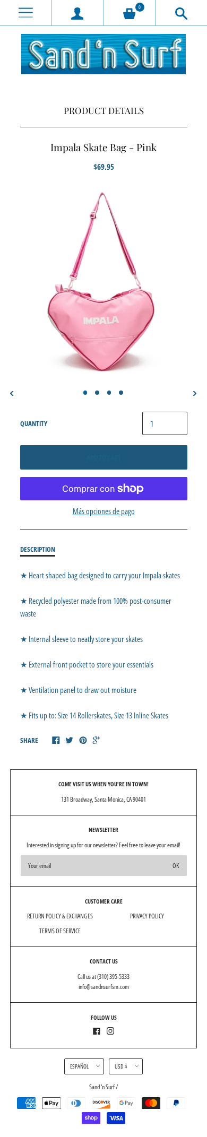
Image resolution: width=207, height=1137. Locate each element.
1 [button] (85, 392)
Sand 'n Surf (102, 1086)
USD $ (121, 1066)
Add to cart (104, 457)
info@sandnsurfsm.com (104, 986)
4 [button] (121, 392)
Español (79, 1066)
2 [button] (97, 392)
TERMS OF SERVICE (60, 930)
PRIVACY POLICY (147, 916)
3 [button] (109, 392)
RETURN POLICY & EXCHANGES (60, 916)
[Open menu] (25, 13)
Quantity (33, 423)
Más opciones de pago (104, 511)
